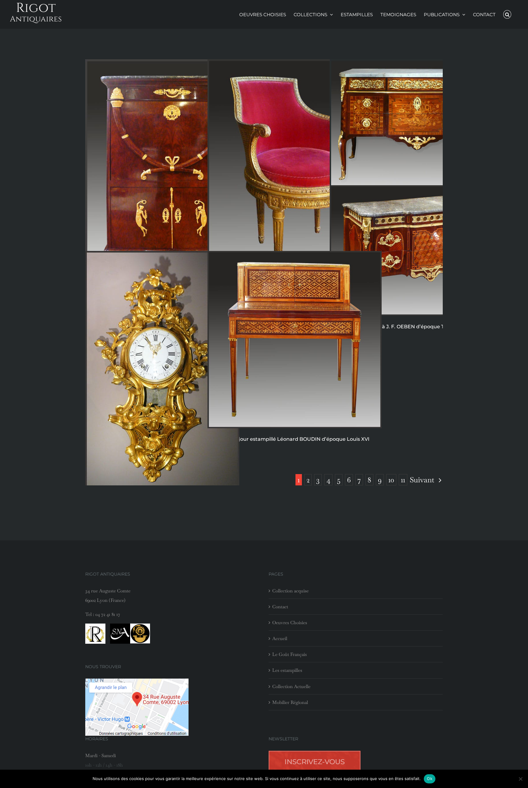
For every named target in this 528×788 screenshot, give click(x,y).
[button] (507, 14)
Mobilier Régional (290, 702)
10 (391, 479)
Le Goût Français (289, 654)
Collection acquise (290, 591)
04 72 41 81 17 (107, 614)
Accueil (279, 638)
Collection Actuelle (291, 686)
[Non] (520, 779)
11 (403, 479)
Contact (280, 606)
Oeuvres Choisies (289, 622)
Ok (429, 778)
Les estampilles (287, 670)
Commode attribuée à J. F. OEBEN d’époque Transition (398, 327)
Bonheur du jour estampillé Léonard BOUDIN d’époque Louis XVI (288, 439)
